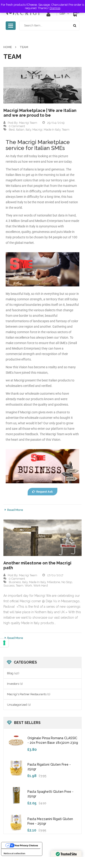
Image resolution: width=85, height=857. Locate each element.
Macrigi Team (28, 122)
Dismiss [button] (55, 8)
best (12, 129)
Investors (13, 683)
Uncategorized (17, 704)
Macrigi (37, 129)
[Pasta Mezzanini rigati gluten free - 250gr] (16, 822)
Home (7, 47)
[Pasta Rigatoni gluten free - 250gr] (16, 768)
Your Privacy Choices (26, 845)
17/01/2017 (55, 575)
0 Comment (17, 126)
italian (20, 129)
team (65, 129)
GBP (62, 13)
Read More (15, 510)
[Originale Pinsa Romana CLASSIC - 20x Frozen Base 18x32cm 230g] (16, 741)
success (9, 585)
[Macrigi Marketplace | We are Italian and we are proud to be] (42, 85)
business (15, 582)
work (28, 585)
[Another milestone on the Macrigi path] (42, 538)
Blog (10, 673)
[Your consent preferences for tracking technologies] (4, 642)
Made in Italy (52, 129)
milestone (53, 582)
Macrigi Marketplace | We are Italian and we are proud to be (39, 113)
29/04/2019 (56, 122)
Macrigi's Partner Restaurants (26, 694)
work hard (40, 585)
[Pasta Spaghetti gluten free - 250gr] (16, 795)
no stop (66, 582)
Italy (28, 129)
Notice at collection (14, 853)
